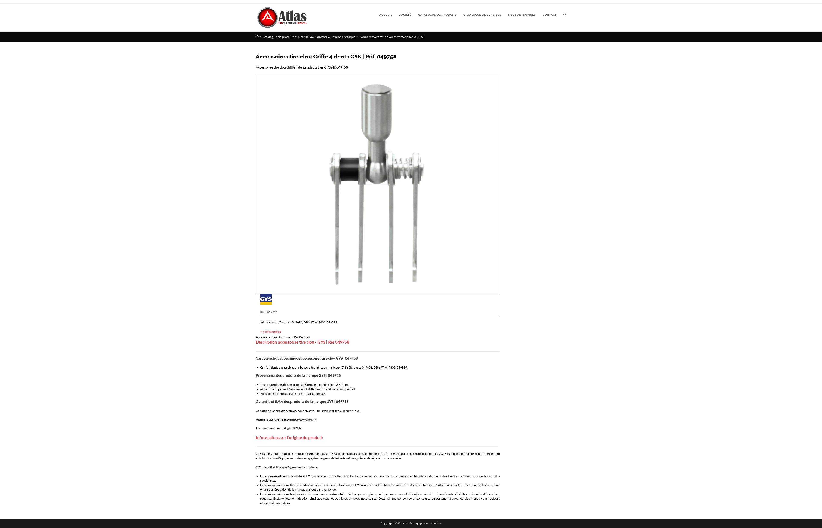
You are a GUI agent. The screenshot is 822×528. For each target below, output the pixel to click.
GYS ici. (298, 428)
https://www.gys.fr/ (303, 419)
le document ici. (349, 411)
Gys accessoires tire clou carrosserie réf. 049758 (392, 37)
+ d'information (270, 332)
